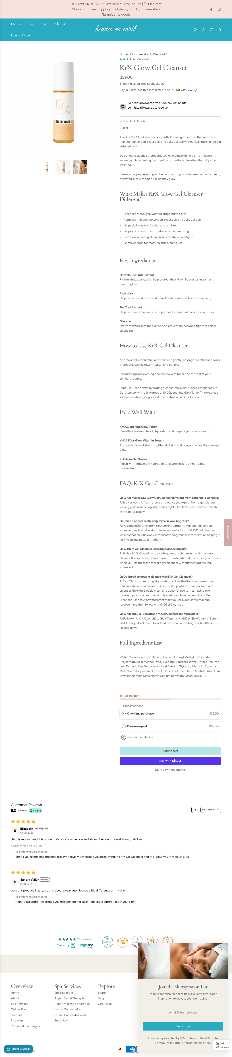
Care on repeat (137, 726)
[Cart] (219, 30)
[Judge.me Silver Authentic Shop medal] (137, 942)
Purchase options (131, 706)
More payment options (170, 769)
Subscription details (140, 737)
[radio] (124, 713)
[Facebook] (211, 9)
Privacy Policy (164, 1042)
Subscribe (183, 1026)
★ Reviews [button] (228, 532)
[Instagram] (219, 9)
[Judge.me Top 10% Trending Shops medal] (167, 942)
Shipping (126, 83)
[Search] (195, 30)
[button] (14, 105)
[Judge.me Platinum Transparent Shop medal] (107, 942)
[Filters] (195, 810)
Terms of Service (191, 1042)
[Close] (222, 949)
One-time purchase (140, 713)
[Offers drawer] (211, 30)
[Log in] (203, 30)
